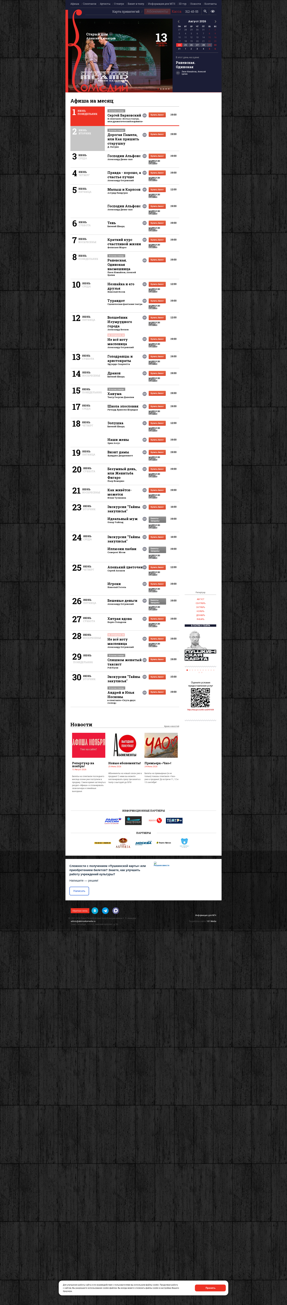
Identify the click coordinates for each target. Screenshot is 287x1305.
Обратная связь (80, 910)
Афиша (74, 3)
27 (197, 45)
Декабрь (200, 615)
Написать (79, 891)
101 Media (211, 921)
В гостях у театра (200, 625)
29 (209, 45)
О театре (119, 3)
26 (191, 45)
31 (179, 49)
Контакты (211, 3)
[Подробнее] (119, 56)
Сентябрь (200, 603)
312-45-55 (191, 11)
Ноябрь (200, 611)
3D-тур (183, 3)
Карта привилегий (126, 11)
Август (200, 599)
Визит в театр (136, 3)
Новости (195, 3)
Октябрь (200, 607)
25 (185, 45)
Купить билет (157, 115)
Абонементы (157, 11)
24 (179, 45)
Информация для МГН (161, 3)
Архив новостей (171, 726)
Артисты (105, 3)
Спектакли (89, 3)
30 (215, 45)
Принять (211, 1288)
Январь (200, 619)
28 (203, 45)
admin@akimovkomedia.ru (83, 921)
